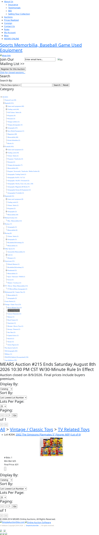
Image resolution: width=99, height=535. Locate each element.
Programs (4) (11, 115)
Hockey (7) (8, 224)
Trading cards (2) (13, 202)
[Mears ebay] (5, 55)
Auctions (8, 17)
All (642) (5, 97)
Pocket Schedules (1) (14, 140)
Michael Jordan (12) (11, 218)
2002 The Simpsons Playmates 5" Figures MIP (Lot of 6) (48, 434)
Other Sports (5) (10, 248)
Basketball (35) (9, 196)
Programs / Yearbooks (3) (15, 159)
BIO (10, 10)
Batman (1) (11, 317)
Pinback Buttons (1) (13, 264)
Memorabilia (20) (13, 214)
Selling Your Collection (19, 14)
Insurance (13, 4)
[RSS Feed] (1, 530)
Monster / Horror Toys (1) (15, 326)
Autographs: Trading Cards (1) (17, 174)
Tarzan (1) (11, 341)
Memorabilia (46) (13, 137)
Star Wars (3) (11, 332)
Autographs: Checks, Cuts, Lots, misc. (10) (20, 183)
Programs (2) (11, 208)
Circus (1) (11, 279)
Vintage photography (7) (15, 165)
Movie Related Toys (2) (15, 307)
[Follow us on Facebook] (5, 530)
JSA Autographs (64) (11, 351)
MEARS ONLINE (11, 38)
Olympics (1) (11, 258)
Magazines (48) (12, 134)
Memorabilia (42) (13, 168)
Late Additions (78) (11, 360)
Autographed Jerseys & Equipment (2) (19, 190)
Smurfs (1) (11, 338)
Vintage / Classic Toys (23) (13, 304)
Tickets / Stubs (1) (13, 205)
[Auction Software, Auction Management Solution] (12, 522)
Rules (6, 29)
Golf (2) (10, 255)
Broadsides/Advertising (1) (16, 267)
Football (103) (9, 146)
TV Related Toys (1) (14, 310)
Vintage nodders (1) (13, 121)
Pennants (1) (11, 162)
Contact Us (9, 26)
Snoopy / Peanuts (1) (14, 329)
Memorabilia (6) (12, 230)
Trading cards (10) (13, 152)
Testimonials (14, 7)
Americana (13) (9, 261)
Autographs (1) (12, 227)
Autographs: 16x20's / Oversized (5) (18, 180)
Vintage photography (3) (15, 125)
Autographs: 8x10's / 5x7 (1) (16, 177)
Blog (6, 35)
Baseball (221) (9, 103)
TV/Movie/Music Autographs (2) (17, 289)
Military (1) (8, 354)
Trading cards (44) (13, 109)
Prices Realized (11, 20)
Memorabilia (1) (12, 245)
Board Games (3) (13, 320)
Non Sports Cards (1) (11, 348)
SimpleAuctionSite (32, 525)
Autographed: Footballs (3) (16, 193)
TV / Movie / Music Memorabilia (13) (16, 286)
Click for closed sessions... (12, 72)
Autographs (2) (12, 211)
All (2, 429)
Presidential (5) (12, 270)
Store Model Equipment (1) (16, 131)
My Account (10, 32)
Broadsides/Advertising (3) (16, 242)
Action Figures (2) (13, 345)
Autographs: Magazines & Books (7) (19, 187)
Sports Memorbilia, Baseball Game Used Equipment (41, 47)
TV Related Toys (74, 429)
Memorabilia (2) (12, 295)
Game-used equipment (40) (16, 106)
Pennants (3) (11, 118)
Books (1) (11, 143)
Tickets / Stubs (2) (13, 156)
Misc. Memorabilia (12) (15, 221)
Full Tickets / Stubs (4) (14, 112)
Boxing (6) (8, 233)
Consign (8, 23)
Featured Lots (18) (10, 100)
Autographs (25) (13, 128)
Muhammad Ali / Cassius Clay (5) (15, 292)
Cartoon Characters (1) (14, 314)
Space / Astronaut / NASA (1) (16, 276)
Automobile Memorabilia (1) (16, 252)
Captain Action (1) (13, 335)
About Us (8, 1)
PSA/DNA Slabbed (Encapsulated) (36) (16, 357)
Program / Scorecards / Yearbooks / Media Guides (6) (23, 171)
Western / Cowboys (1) (14, 283)
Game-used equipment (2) (15, 149)
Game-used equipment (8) (15, 199)
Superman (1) (12, 323)
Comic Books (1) (10, 301)
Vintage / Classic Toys (31, 429)
